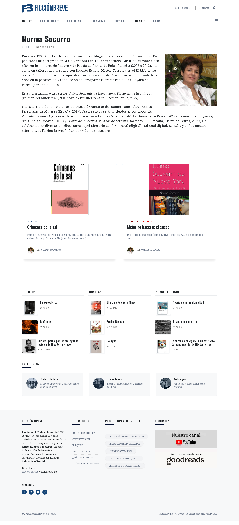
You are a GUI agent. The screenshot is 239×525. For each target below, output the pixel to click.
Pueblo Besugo (115, 322)
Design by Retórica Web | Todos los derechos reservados (188, 513)
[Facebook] (24, 492)
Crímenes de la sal (42, 227)
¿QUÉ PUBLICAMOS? (82, 457)
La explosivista (48, 302)
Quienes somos (181, 7)
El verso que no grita (185, 322)
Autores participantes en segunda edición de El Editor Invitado (58, 342)
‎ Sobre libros (74, 21)
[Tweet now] (31, 492)
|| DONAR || (158, 21)
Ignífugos (45, 322)
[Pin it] (38, 492)
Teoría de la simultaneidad (188, 302)
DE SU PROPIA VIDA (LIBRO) (124, 458)
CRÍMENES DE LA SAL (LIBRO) (125, 465)
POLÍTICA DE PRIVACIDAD (85, 463)
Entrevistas (98, 21)
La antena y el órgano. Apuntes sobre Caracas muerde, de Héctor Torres (193, 342)
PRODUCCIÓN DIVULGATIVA (124, 443)
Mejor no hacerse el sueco (148, 227)
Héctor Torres (30, 471)
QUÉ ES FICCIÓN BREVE (84, 433)
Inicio (25, 46)
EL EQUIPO (77, 445)
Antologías (180, 379)
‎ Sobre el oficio (48, 21)
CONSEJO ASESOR (81, 451)
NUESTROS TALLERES (120, 451)
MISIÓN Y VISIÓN (81, 439)
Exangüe (111, 341)
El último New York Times (121, 302)
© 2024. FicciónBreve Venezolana (39, 513)
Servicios (120, 21)
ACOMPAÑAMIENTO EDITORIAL (127, 436)
